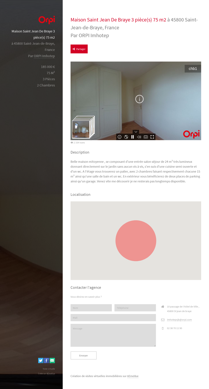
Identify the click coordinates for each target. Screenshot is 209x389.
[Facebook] (46, 362)
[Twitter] (40, 362)
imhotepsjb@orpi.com (179, 319)
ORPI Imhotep (44, 56)
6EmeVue (132, 376)
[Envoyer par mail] (52, 362)
